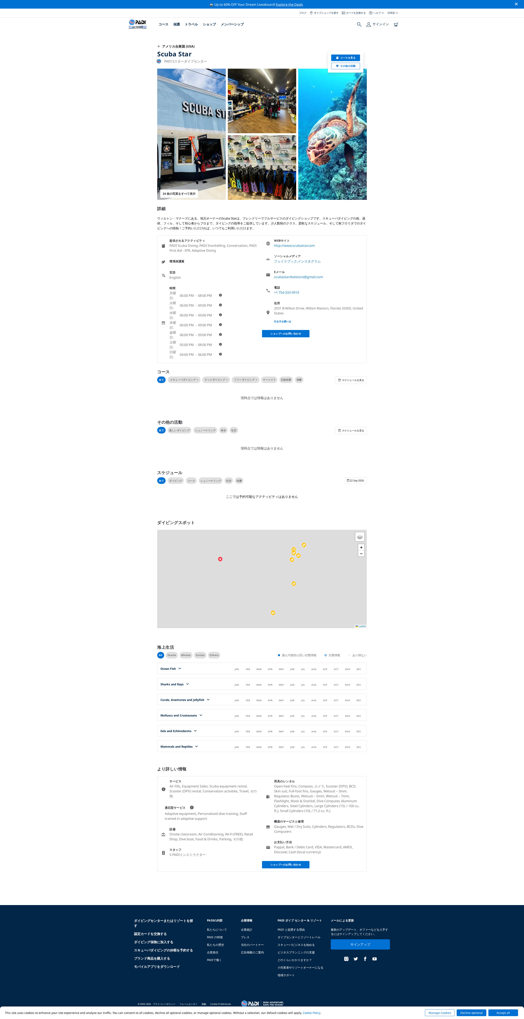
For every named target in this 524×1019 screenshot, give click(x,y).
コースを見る (348, 57)
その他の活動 (348, 66)
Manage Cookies (440, 1013)
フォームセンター (189, 1003)
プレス (245, 937)
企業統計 (246, 929)
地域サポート (286, 975)
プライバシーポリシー (164, 1003)
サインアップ (360, 944)
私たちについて (217, 929)
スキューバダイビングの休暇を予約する (163, 950)
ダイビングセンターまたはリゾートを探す (163, 923)
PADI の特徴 (215, 937)
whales (186, 655)
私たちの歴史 (215, 945)
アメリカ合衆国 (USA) (177, 46)
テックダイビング (215, 379)
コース (163, 24)
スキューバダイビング (183, 379)
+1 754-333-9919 (286, 292)
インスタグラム (309, 261)
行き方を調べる (282, 321)
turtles (200, 655)
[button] (273, 613)
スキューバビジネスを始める (296, 945)
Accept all (503, 1013)
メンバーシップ (232, 24)
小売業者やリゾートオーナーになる (300, 967)
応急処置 (286, 379)
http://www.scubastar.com (294, 245)
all (161, 655)
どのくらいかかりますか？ (295, 960)
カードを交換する (356, 13)
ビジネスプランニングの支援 (296, 952)
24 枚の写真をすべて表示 (179, 194)
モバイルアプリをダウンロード (157, 966)
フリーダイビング (244, 379)
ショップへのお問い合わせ (285, 333)
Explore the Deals (289, 4)
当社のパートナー (252, 945)
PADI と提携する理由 (291, 929)
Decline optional (471, 1013)
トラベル (191, 24)
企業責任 (212, 952)
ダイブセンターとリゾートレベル (299, 937)
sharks (171, 655)
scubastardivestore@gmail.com (298, 277)
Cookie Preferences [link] (220, 1003)
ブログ (302, 13)
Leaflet (362, 626)
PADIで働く (214, 960)
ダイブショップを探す (326, 13)
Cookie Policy (311, 1013)
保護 (176, 24)
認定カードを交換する (150, 933)
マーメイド (269, 379)
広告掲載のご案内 (252, 952)
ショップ (209, 24)
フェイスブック (285, 261)
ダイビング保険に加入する (153, 942)
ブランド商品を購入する (152, 958)
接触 (204, 1003)
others (214, 655)
